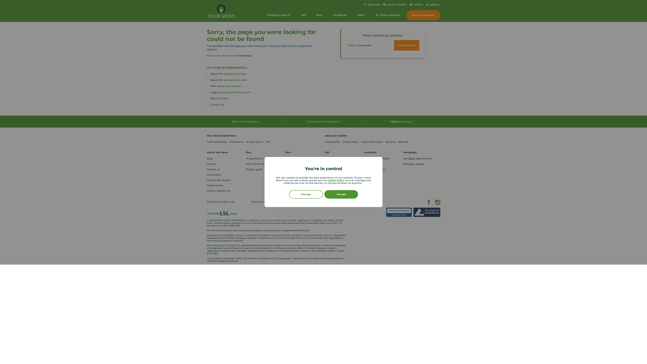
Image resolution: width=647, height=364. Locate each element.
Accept (341, 194)
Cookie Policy (336, 180)
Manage (306, 194)
